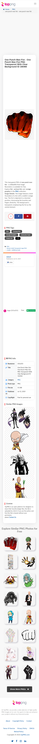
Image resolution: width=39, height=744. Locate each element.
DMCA (32, 728)
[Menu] (35, 3)
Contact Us (12, 517)
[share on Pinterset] (27, 216)
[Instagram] (21, 741)
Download (32, 310)
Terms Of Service (9, 728)
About (8, 721)
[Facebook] (18, 216)
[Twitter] (12, 741)
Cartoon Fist (16, 231)
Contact (29, 721)
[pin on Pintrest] (14, 539)
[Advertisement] (19, 35)
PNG (13, 9)
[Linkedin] (25, 741)
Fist (7, 231)
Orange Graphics (11, 235)
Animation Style (25, 235)
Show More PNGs (18, 689)
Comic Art (9, 238)
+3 (18, 238)
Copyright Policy (18, 721)
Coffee (10, 262)
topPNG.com (25, 735)
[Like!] (10, 216)
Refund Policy (19, 731)
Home (7, 9)
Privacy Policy (22, 728)
